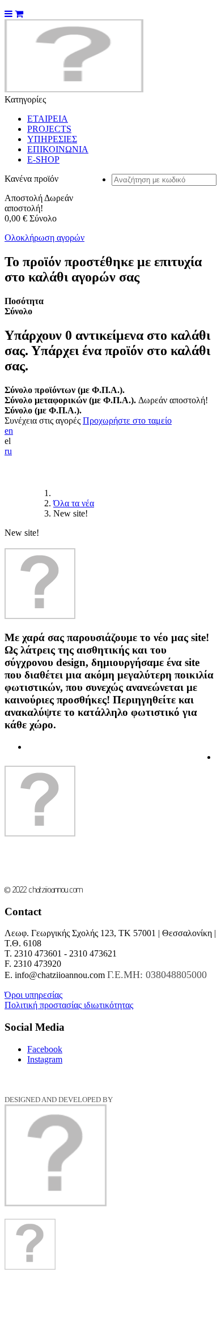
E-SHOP (43, 159)
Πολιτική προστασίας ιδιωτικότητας (69, 1005)
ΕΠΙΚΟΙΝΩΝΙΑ (57, 149)
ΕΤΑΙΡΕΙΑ (47, 118)
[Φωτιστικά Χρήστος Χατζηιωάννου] (74, 89)
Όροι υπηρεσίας (33, 995)
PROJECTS (49, 129)
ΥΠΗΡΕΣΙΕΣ (52, 139)
